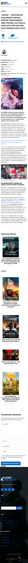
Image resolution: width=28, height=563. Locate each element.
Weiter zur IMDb (9, 69)
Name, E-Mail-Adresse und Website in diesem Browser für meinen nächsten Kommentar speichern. (13, 457)
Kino (3, 80)
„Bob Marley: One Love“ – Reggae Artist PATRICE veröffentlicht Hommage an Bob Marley (10, 304)
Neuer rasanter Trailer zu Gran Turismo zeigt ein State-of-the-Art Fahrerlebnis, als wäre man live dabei (10, 261)
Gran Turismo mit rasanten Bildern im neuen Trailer (11, 340)
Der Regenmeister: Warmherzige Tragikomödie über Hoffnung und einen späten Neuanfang (11, 399)
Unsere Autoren (5, 504)
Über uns (3, 501)
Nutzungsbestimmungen (7, 520)
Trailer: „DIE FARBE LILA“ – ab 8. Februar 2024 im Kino (10, 362)
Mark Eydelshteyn (17, 201)
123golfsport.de (5, 534)
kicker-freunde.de (5, 545)
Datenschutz (4, 517)
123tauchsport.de (5, 540)
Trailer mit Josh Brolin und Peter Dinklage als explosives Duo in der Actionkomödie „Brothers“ (13, 142)
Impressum (4, 526)
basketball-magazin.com (7, 542)
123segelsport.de (5, 537)
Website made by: (12, 559)
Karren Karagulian (10, 202)
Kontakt (3, 498)
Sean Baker (4, 147)
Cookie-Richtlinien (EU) (6, 523)
